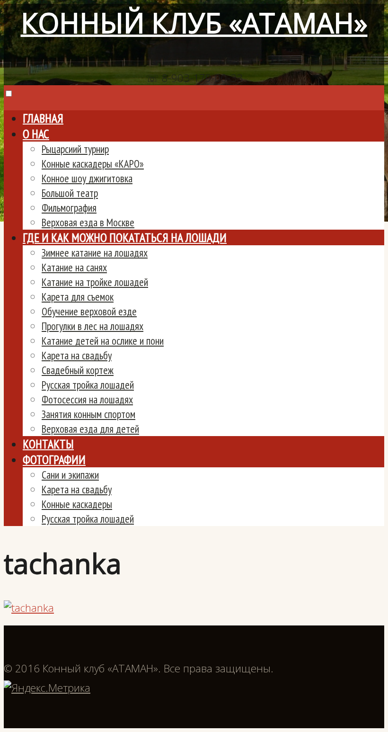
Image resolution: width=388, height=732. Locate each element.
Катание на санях (74, 267)
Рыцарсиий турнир (75, 149)
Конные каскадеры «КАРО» (93, 163)
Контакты (48, 444)
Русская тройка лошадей (88, 385)
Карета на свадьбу (77, 355)
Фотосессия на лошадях (87, 399)
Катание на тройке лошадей (95, 282)
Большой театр (70, 193)
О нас (36, 134)
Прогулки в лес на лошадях (92, 326)
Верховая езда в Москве (88, 222)
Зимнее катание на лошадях (95, 252)
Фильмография (69, 207)
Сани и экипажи (70, 475)
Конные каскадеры (77, 504)
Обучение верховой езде (89, 311)
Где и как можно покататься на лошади (125, 237)
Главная (43, 118)
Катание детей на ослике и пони (103, 341)
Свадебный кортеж (78, 370)
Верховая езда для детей (90, 429)
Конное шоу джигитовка (87, 178)
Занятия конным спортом (88, 414)
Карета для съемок (78, 297)
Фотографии (54, 459)
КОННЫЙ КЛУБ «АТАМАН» (194, 22)
